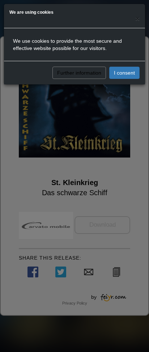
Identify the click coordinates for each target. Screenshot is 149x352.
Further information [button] (79, 73)
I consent (124, 73)
